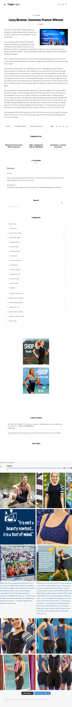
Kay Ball (12, 288)
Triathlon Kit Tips (14, 307)
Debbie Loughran (15, 269)
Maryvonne (10, 168)
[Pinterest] (63, 126)
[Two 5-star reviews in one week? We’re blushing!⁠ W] (54, 563)
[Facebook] (57, 126)
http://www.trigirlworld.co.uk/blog (50, 187)
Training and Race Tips (16, 293)
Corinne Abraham (15, 260)
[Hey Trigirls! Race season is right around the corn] (18, 636)
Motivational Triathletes (16, 298)
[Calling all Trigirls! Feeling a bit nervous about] (18, 563)
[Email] (66, 126)
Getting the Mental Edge (16, 316)
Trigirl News (12, 224)
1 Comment (40, 24)
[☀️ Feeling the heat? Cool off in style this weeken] (54, 527)
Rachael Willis (14, 247)
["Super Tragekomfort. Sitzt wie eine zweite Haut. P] (54, 490)
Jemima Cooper (15, 279)
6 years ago (11, 428)
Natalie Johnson (15, 242)
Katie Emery (14, 256)
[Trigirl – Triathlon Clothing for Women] (13, 4)
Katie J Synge (14, 283)
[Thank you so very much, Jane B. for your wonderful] (54, 599)
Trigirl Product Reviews (16, 312)
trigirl (8, 126)
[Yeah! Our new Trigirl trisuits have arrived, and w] (54, 672)
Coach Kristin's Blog (15, 233)
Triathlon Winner (36, 126)
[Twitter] (60, 126)
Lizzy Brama (36, 15)
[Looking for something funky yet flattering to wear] (18, 672)
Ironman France (20, 126)
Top (67, 703)
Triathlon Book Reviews (16, 303)
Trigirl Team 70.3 (15, 274)
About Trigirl (13, 321)
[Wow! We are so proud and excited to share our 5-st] (18, 599)
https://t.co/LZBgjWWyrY (26, 426)
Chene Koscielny (15, 251)
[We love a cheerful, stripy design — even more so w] (54, 636)
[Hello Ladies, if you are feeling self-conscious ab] (18, 527)
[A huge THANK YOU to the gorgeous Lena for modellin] (18, 490)
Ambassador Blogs (14, 237)
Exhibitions (13, 228)
